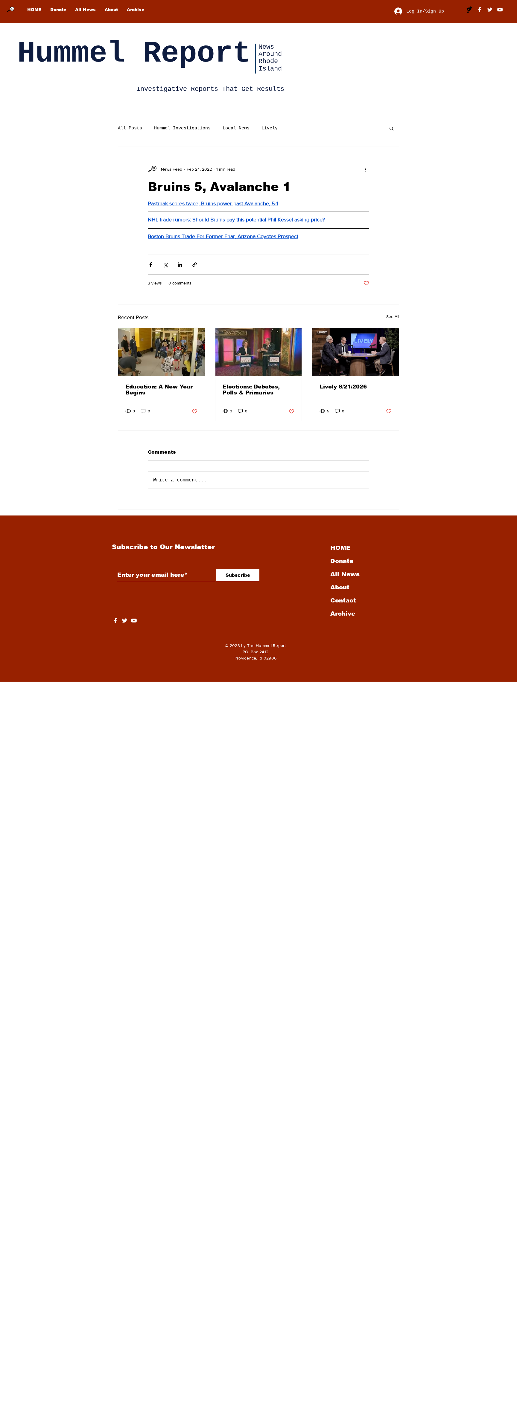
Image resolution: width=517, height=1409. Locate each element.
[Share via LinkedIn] (180, 264)
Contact (343, 600)
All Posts (130, 128)
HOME (340, 547)
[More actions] (365, 169)
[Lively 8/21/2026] (355, 352)
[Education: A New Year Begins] (161, 352)
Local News (236, 128)
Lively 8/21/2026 (343, 387)
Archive (342, 613)
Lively (269, 128)
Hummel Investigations (182, 128)
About (339, 587)
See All (392, 316)
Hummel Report (134, 54)
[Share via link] (194, 264)
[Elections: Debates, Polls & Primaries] (258, 352)
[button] (391, 128)
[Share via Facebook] (150, 264)
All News (345, 574)
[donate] (469, 9)
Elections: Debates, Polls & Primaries (251, 390)
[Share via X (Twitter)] (165, 264)
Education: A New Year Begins (159, 390)
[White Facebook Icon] (115, 620)
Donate (341, 561)
